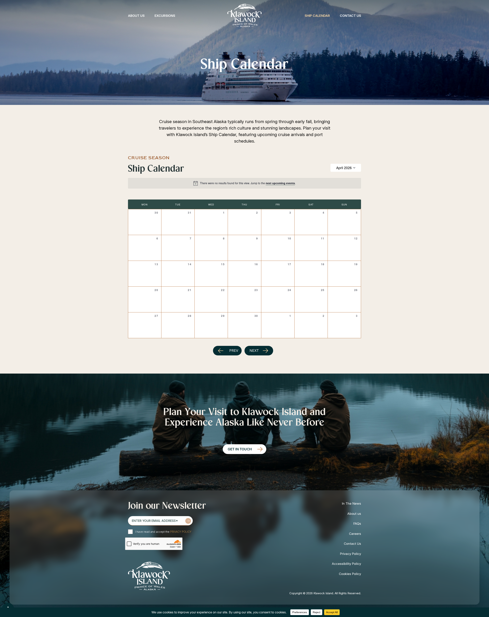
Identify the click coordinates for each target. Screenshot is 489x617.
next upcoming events (280, 183)
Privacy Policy (350, 554)
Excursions (165, 16)
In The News (351, 503)
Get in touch (240, 449)
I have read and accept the (163, 531)
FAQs (357, 523)
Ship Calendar (317, 16)
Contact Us (350, 16)
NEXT (254, 351)
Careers (355, 534)
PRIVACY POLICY (180, 531)
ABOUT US (136, 16)
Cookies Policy (350, 574)
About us (354, 514)
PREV (233, 351)
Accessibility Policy (346, 564)
